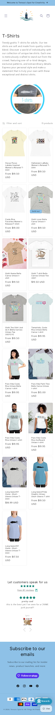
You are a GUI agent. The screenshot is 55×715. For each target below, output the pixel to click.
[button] (6, 16)
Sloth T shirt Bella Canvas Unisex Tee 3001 (40, 275)
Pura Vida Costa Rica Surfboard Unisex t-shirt (38, 440)
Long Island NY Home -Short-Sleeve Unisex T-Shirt (13, 495)
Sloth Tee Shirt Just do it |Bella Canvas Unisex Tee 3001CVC (14, 330)
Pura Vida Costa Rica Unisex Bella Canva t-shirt (13, 386)
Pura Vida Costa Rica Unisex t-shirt (13, 439)
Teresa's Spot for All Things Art (23, 709)
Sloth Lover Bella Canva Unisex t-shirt (39, 221)
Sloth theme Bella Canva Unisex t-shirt (13, 275)
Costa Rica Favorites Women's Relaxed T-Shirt (13, 221)
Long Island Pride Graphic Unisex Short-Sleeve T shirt (40, 494)
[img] (27, 586)
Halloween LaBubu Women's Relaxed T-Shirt (40, 165)
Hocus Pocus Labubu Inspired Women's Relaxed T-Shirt (14, 166)
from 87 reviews (25, 590)
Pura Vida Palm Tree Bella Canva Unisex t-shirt (40, 386)
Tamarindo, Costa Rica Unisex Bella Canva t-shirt (39, 329)
